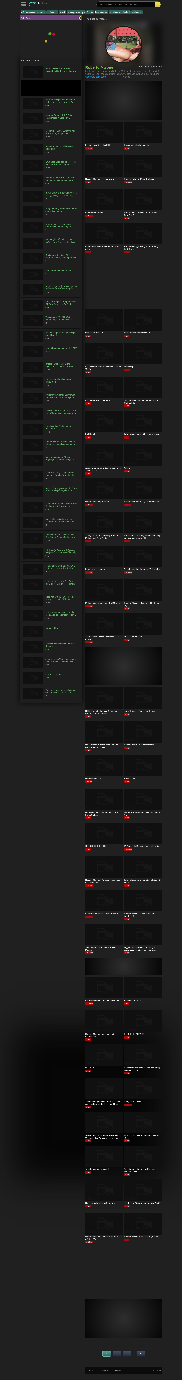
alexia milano (52, 12)
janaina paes (137, 12)
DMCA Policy (116, 1370)
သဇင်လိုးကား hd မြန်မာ (76, 13)
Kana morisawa (101, 12)
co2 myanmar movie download (33, 12)
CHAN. (38, 3)
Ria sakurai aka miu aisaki (119, 12)
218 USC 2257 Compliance (97, 1370)
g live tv (63, 12)
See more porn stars (95, 77)
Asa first (90, 12)
